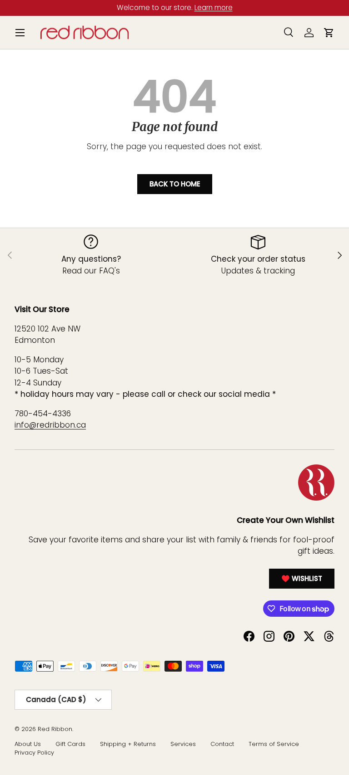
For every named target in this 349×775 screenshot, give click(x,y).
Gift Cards (70, 744)
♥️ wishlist (301, 578)
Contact (222, 744)
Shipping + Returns (128, 744)
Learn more (214, 7)
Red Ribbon (55, 729)
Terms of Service (274, 744)
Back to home (175, 184)
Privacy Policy (34, 752)
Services (183, 744)
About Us (28, 744)
